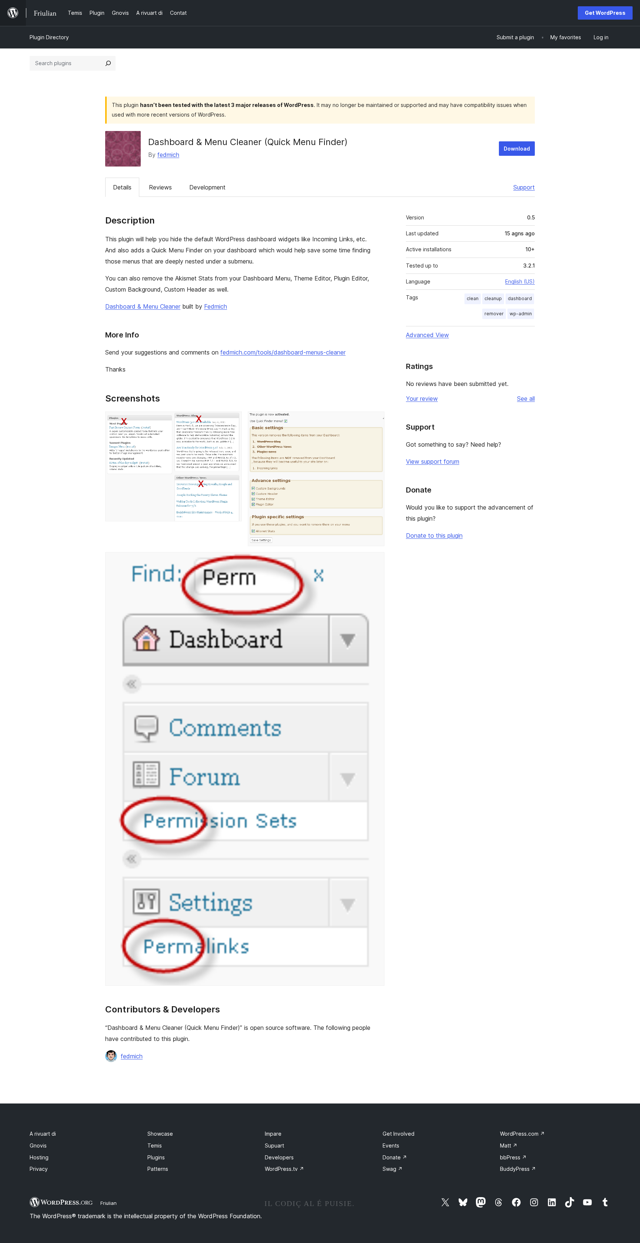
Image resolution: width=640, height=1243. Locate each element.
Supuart (274, 1145)
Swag (393, 1169)
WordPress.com (522, 1134)
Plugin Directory (49, 37)
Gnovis (38, 1145)
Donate (395, 1157)
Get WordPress (605, 13)
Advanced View (427, 335)
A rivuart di (43, 1134)
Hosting (39, 1157)
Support (524, 187)
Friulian (108, 1203)
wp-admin (521, 313)
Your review (422, 398)
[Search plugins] (108, 63)
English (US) (520, 281)
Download (517, 148)
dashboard (520, 298)
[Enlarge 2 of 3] (374, 421)
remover (494, 313)
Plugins (156, 1157)
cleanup (493, 298)
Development (207, 187)
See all (526, 398)
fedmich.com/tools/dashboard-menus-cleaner (283, 352)
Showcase (160, 1134)
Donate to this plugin (434, 535)
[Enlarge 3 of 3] (374, 562)
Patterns (157, 1169)
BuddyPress (518, 1169)
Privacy (39, 1169)
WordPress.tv (284, 1169)
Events (391, 1145)
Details (122, 187)
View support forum (432, 461)
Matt (508, 1145)
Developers (279, 1157)
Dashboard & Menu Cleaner (142, 306)
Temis (154, 1145)
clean (473, 298)
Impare (273, 1134)
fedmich (168, 154)
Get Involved (398, 1134)
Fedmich (215, 306)
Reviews (160, 187)
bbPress (513, 1157)
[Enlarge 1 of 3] (232, 421)
